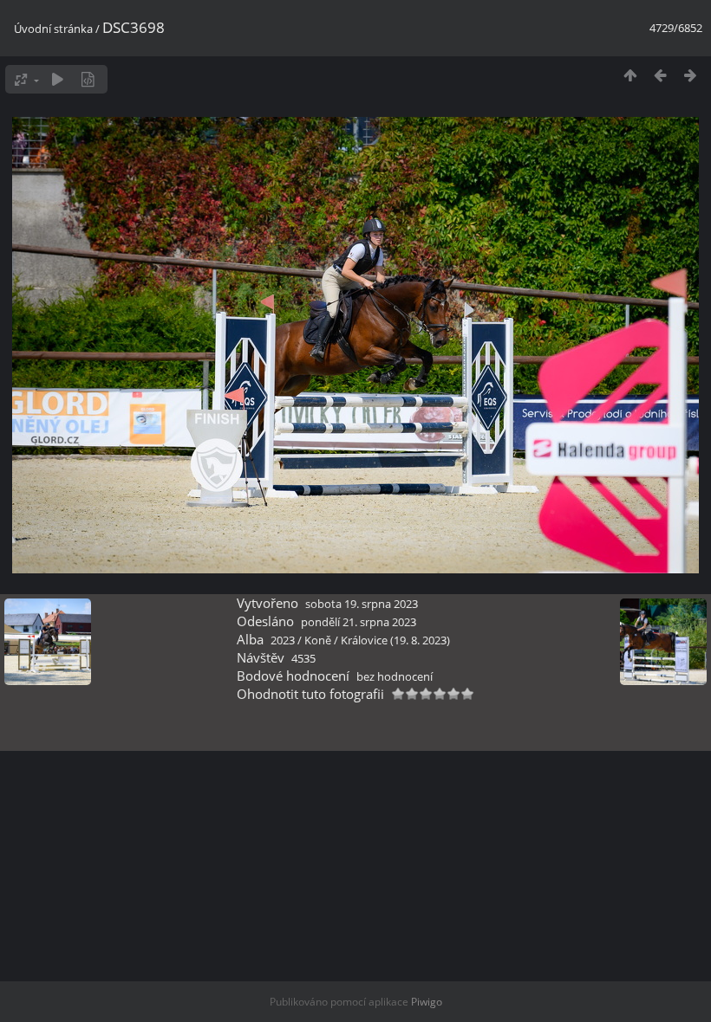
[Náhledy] (630, 75)
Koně (317, 640)
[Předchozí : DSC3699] (660, 75)
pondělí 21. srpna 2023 (358, 622)
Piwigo (426, 1001)
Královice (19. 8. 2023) (395, 640)
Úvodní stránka (53, 28)
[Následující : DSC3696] (690, 75)
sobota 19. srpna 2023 (361, 603)
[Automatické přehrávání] (57, 79)
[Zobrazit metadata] (88, 79)
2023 (283, 640)
